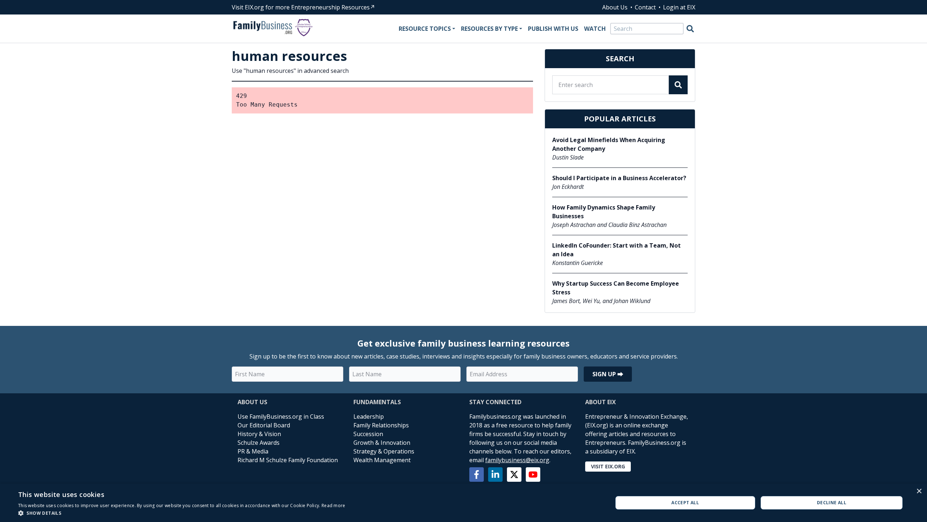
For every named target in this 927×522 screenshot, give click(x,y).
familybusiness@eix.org (517, 460)
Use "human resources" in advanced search (290, 71)
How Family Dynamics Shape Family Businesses (603, 211)
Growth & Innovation (381, 443)
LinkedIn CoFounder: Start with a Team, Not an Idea (616, 249)
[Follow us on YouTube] (533, 474)
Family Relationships (381, 425)
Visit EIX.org (608, 466)
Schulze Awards (259, 443)
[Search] (690, 28)
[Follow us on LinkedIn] (495, 474)
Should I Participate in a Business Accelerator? (619, 178)
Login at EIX (679, 7)
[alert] (463, 503)
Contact (645, 7)
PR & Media (253, 451)
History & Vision (259, 434)
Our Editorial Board (264, 425)
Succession (368, 434)
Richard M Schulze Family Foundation (288, 460)
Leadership (368, 416)
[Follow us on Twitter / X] (514, 474)
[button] (181, 513)
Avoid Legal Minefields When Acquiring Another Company (608, 144)
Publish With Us (553, 29)
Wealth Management (382, 460)
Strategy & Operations (383, 451)
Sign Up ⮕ (607, 374)
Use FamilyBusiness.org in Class (281, 416)
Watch (595, 29)
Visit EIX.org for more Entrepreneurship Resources (301, 7)
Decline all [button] (831, 503)
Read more (333, 505)
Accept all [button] (685, 503)
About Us (615, 7)
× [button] (919, 491)
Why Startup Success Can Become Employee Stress (615, 287)
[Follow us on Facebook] (476, 474)
